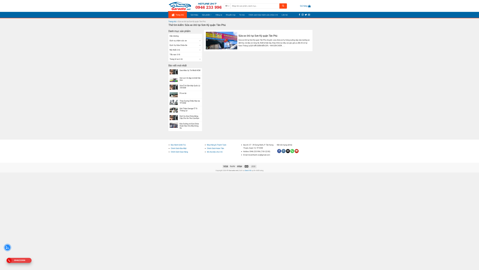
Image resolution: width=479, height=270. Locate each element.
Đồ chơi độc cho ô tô (215, 152)
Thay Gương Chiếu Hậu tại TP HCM (190, 102)
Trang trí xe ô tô (176, 59)
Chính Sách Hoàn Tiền (215, 148)
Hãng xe (219, 15)
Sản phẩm (206, 15)
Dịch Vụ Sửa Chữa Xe (178, 45)
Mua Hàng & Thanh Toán (216, 145)
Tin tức (242, 15)
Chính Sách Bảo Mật (178, 148)
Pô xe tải (183, 93)
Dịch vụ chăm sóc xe (178, 41)
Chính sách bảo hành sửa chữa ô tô (263, 15)
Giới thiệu (194, 15)
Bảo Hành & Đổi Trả (178, 145)
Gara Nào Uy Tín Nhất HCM (190, 70)
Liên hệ (285, 15)
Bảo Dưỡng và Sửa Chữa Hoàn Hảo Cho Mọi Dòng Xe (189, 126)
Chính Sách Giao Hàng (179, 152)
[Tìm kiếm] (283, 6)
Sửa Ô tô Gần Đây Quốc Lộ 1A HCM (190, 87)
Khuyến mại (230, 15)
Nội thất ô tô (175, 50)
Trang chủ (172, 21)
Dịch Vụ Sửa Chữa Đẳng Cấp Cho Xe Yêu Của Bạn (189, 117)
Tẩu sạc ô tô (175, 54)
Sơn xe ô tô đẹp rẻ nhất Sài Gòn (190, 79)
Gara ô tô (248, 170)
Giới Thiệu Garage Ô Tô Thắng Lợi (188, 110)
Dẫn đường (174, 36)
